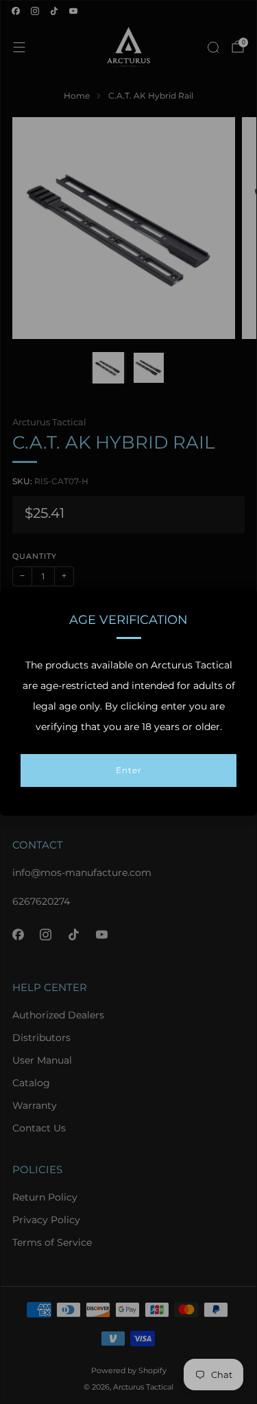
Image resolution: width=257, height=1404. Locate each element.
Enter (129, 770)
